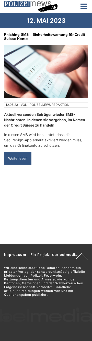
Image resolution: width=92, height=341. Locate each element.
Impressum (15, 254)
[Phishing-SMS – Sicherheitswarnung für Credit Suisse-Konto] (46, 71)
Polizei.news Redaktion (49, 105)
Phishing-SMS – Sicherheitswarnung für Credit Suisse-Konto (44, 36)
